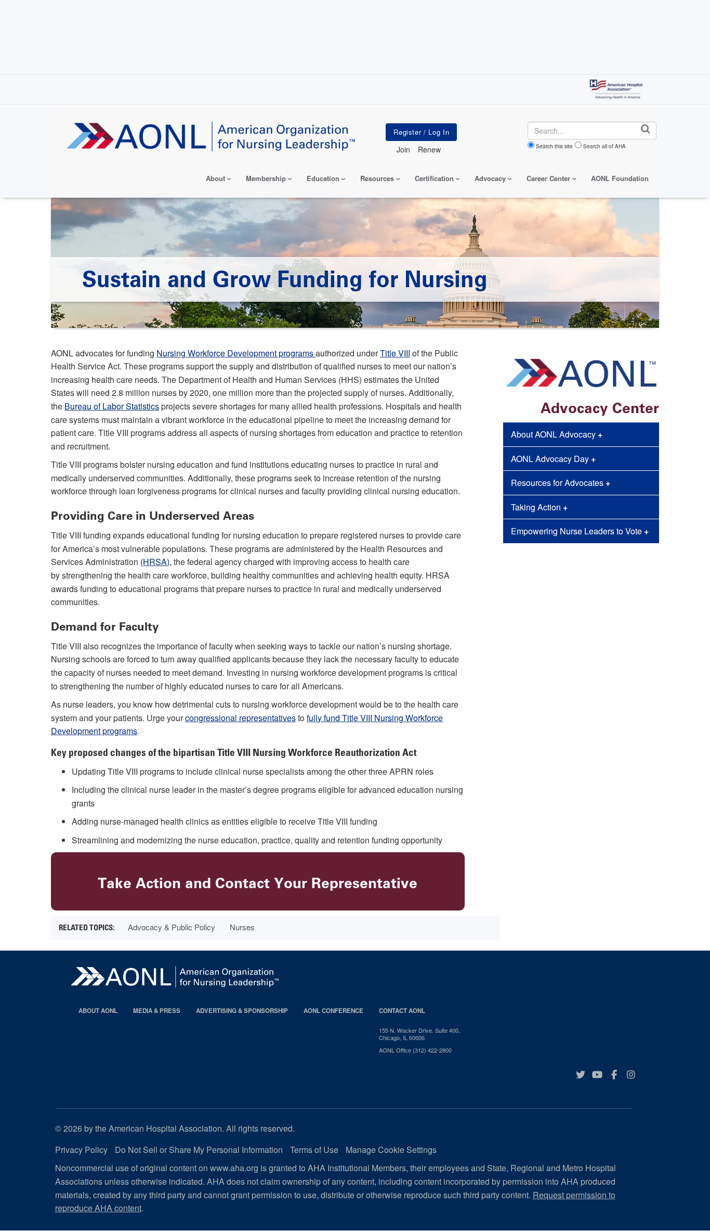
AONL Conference (333, 1010)
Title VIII (395, 353)
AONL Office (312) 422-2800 (415, 1050)
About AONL (97, 1010)
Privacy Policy (81, 1150)
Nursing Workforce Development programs (235, 353)
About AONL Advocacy (556, 434)
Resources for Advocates (560, 483)
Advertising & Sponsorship (242, 1010)
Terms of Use (314, 1150)
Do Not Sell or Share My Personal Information (199, 1150)
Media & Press (156, 1010)
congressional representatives (240, 718)
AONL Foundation (620, 178)
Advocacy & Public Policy (171, 926)
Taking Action (539, 507)
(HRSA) (154, 562)
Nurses (242, 926)
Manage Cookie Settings (391, 1150)
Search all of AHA (604, 146)
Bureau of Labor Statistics (111, 406)
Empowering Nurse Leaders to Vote (580, 531)
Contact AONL (402, 1010)
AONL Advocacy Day (553, 459)
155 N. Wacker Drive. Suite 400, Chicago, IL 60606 (419, 1034)
